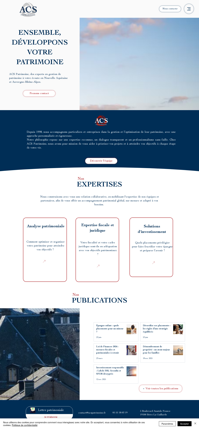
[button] (39, 93)
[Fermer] (195, 424)
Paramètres (167, 423)
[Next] (44, 261)
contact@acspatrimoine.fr (92, 413)
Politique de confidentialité (24, 425)
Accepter (184, 423)
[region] (45, 250)
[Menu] (189, 9)
